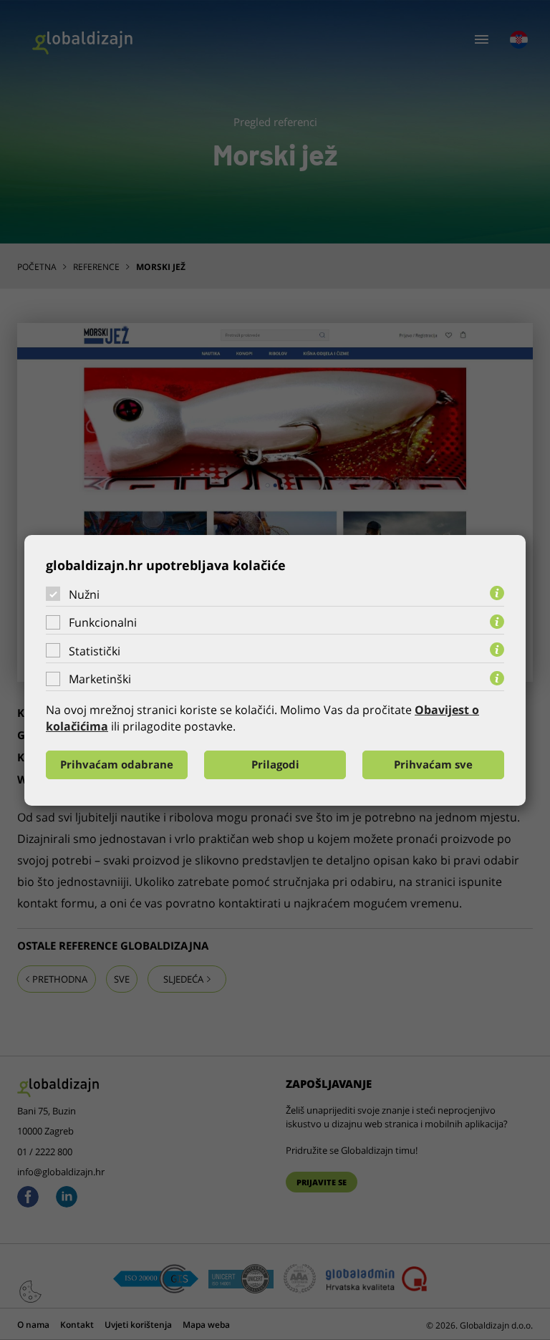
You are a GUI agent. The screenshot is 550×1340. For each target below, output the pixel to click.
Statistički (94, 651)
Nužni (84, 594)
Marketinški (100, 679)
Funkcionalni (103, 622)
